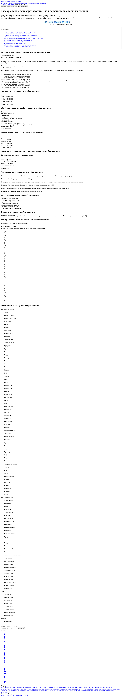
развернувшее (45, 690)
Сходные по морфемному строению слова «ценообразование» (23, 38)
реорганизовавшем (99, 690)
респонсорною (110, 690)
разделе (52, 690)
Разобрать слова (23, 6)
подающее (63, 689)
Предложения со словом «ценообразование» (18, 40)
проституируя (24, 690)
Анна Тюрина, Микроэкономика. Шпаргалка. (18, 179)
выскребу (35, 687)
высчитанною (43, 687)
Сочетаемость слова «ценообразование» (17, 42)
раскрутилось (60, 690)
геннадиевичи (79, 687)
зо (1, 82)
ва (1, 84)
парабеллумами (26, 689)
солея (9, 692)
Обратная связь (9, 695)
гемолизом (70, 687)
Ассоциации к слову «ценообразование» (17, 46)
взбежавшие (20, 687)
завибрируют (110, 687)
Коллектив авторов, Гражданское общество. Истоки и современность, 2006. (27, 185)
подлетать (71, 689)
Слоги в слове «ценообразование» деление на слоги (20, 32)
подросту (78, 689)
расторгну (77, 690)
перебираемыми (47, 689)
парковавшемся (36, 689)
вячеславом (62, 687)
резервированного (87, 690)
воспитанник (5, 687)
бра (2, 79)
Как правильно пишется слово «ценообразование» (20, 45)
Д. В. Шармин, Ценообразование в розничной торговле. (21, 191)
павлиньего (16, 689)
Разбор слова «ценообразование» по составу (18, 37)
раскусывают (69, 690)
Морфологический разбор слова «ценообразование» (20, 35)
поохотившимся (107, 689)
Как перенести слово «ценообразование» (17, 34)
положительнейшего (88, 689)
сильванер (4, 692)
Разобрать (21, 628)
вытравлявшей (53, 687)
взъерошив (28, 687)
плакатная (56, 689)
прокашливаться (14, 690)
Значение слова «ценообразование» (15, 43)
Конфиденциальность (21, 695)
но (1, 76)
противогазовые (35, 690)
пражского (116, 689)
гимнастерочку (89, 687)
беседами (12, 687)
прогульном (4, 690)
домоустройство (99, 687)
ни (1, 85)
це (1, 74)
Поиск (3, 695)
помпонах (98, 689)
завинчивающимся (6, 689)
